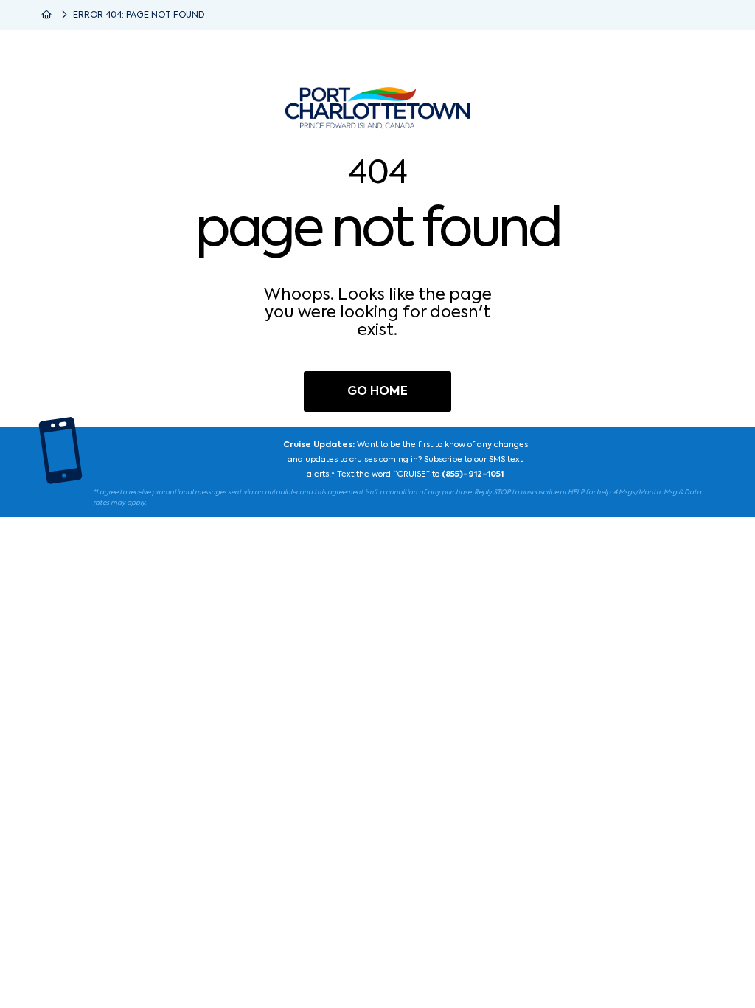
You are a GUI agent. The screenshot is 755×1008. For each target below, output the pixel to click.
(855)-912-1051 (473, 475)
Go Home (377, 392)
